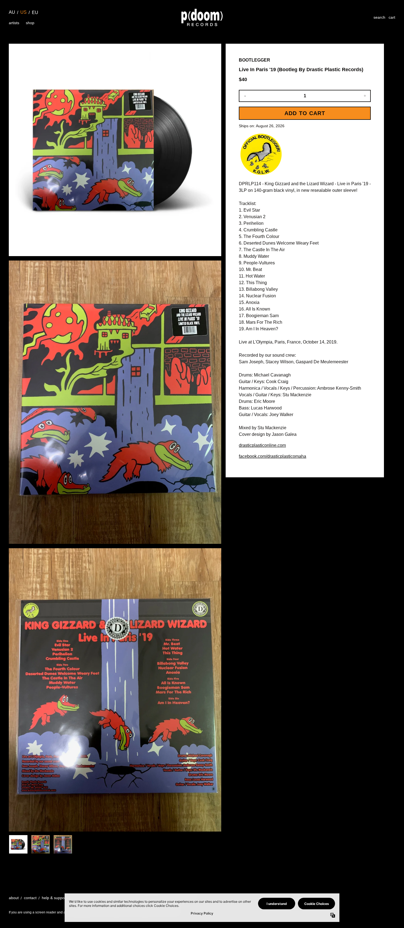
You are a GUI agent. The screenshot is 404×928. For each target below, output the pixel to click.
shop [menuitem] (30, 23)
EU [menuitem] (35, 12)
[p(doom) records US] (202, 17)
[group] (18, 844)
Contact (30, 898)
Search (379, 17)
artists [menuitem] (14, 23)
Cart (392, 17)
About (14, 898)
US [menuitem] (23, 12)
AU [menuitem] (12, 12)
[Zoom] (115, 150)
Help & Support (54, 898)
